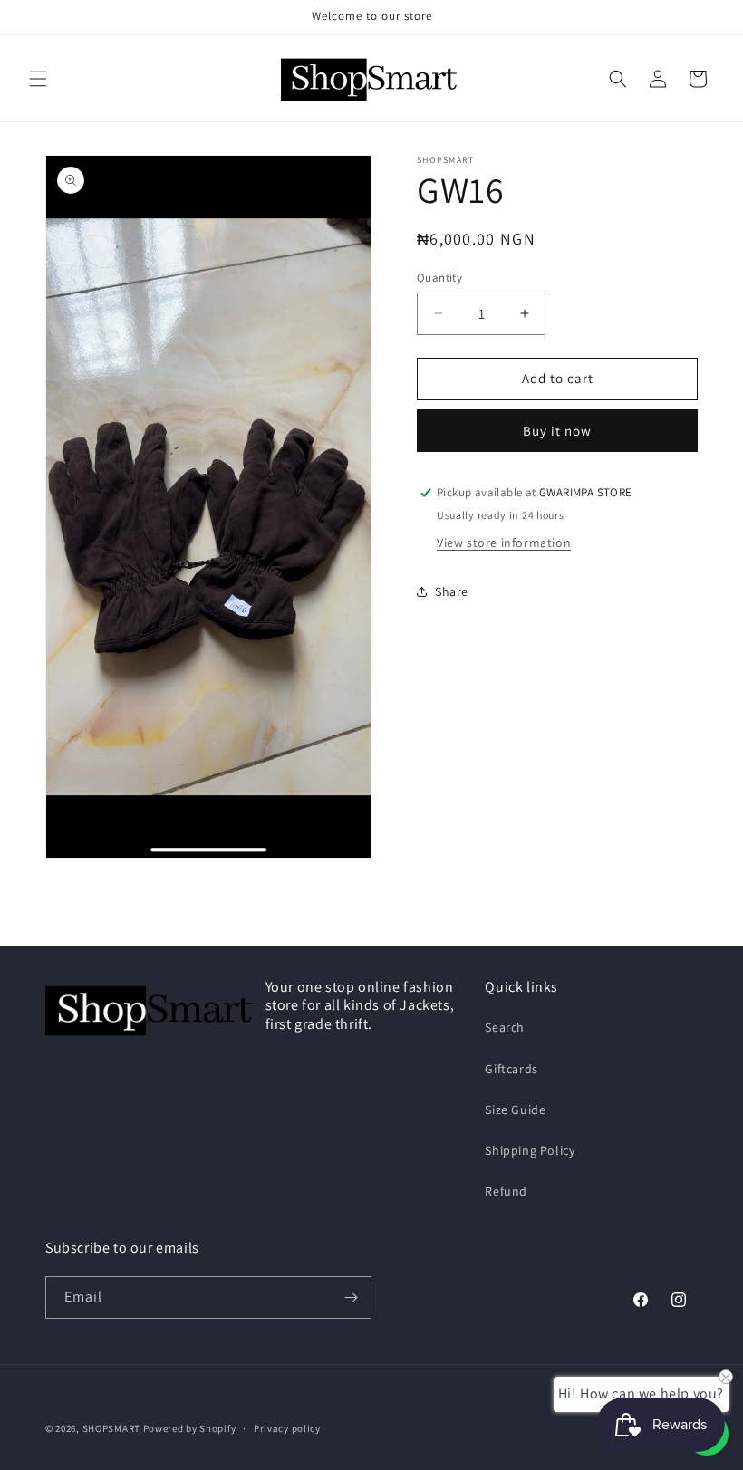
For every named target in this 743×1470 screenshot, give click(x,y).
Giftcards (511, 1069)
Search (505, 1027)
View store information (504, 542)
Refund (506, 1191)
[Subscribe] (351, 1297)
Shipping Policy (529, 1150)
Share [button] (451, 591)
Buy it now (557, 430)
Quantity (439, 277)
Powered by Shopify (189, 1428)
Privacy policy (287, 1428)
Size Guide (515, 1109)
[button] (38, 79)
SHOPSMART (111, 1428)
